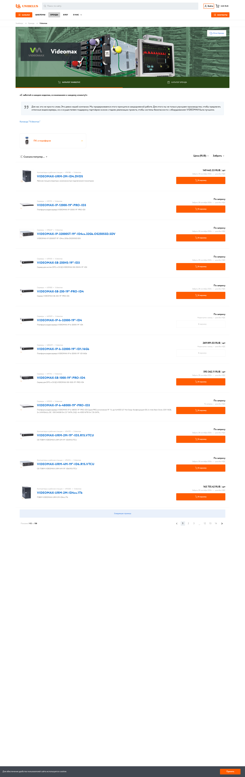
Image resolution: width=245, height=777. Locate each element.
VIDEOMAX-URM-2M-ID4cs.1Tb (59, 493)
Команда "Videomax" (30, 121)
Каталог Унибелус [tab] (71, 82)
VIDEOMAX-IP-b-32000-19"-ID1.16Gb (63, 349)
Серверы (40, 201)
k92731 (49, 201)
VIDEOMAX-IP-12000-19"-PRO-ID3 (61, 205)
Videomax (77, 172)
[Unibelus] (27, 6)
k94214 (68, 460)
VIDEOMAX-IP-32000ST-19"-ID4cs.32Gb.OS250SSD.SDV (76, 234)
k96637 (49, 230)
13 (210, 523)
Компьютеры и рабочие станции (50, 172)
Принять (230, 771)
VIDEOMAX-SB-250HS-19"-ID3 (58, 263)
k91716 (49, 374)
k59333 (49, 259)
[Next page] (222, 523)
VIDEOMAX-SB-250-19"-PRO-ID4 (60, 291)
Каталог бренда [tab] (179, 82)
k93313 (49, 401)
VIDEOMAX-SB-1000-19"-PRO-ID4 (61, 378)
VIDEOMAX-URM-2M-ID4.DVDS (60, 176)
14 (216, 523)
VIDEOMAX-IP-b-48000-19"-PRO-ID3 (63, 405)
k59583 (49, 287)
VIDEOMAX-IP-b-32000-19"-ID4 (59, 320)
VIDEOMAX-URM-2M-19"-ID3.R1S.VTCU (65, 435)
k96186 (68, 172)
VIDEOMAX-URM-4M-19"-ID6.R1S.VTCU (65, 464)
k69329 (49, 316)
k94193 (68, 431)
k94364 (68, 489)
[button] (34, 157)
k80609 (50, 345)
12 (205, 523)
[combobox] (120, 6)
